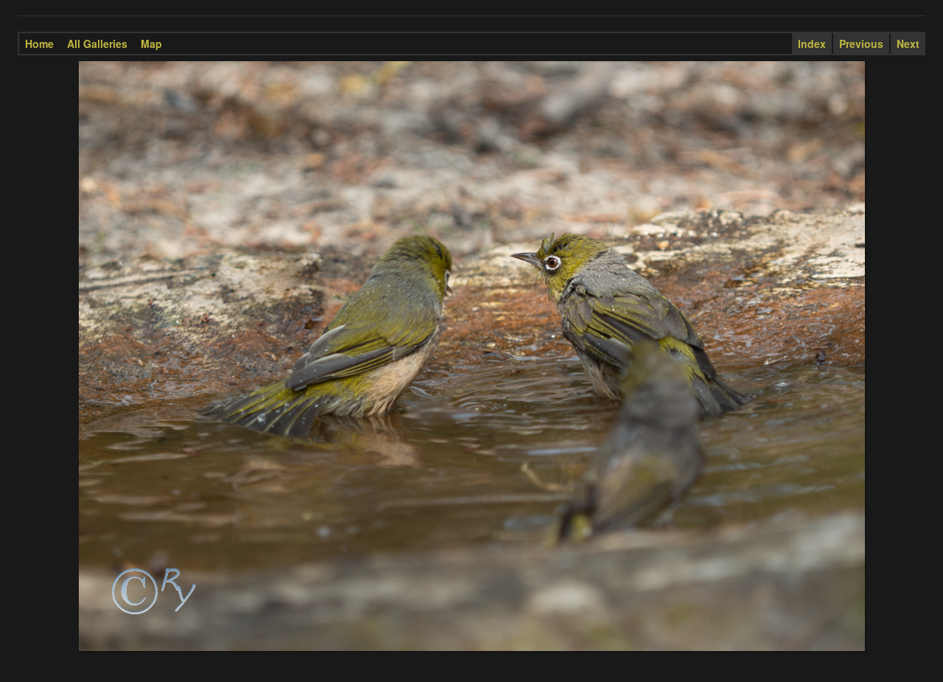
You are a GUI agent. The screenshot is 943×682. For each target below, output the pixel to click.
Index (812, 43)
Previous (861, 43)
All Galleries (97, 43)
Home (39, 43)
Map (151, 43)
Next (908, 43)
